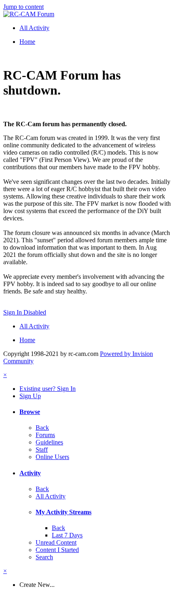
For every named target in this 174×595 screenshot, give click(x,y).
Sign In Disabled (24, 312)
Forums (45, 434)
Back (42, 427)
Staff (42, 449)
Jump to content (23, 6)
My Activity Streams (63, 512)
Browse (29, 411)
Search (44, 557)
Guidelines (49, 442)
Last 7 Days (67, 535)
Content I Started (57, 549)
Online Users (52, 456)
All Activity (51, 496)
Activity (30, 473)
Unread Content (56, 542)
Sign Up (30, 395)
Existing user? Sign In (47, 388)
